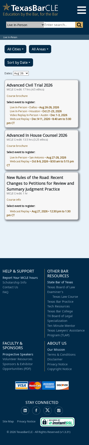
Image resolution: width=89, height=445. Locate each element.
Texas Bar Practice (60, 301)
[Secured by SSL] (57, 421)
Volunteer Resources (17, 359)
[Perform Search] (79, 25)
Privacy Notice (57, 364)
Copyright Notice (59, 369)
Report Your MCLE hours (20, 278)
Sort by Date (17, 62)
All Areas (39, 49)
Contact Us (10, 287)
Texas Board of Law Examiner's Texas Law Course (62, 292)
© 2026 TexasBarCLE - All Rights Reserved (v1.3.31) (38, 432)
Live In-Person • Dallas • (34, 107)
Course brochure (17, 96)
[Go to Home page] (30, 10)
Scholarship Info (14, 282)
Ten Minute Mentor (61, 326)
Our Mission (56, 349)
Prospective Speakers (18, 354)
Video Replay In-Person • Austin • (38, 115)
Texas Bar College (60, 311)
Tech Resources (58, 306)
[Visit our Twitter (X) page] (47, 410)
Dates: (8, 73)
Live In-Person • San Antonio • (38, 157)
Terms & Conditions (61, 354)
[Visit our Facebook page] (36, 410)
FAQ (5, 292)
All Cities (14, 49)
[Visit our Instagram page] (59, 410)
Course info (14, 200)
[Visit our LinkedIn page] (25, 410)
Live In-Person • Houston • (36, 111)
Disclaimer (55, 359)
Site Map (8, 421)
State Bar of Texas (60, 282)
